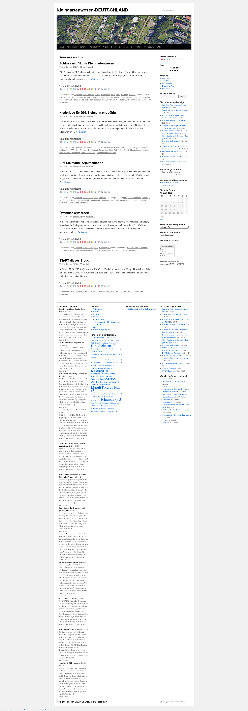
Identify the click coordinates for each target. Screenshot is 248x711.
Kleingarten (105, 94)
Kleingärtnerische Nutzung (104, 373)
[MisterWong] (78, 89)
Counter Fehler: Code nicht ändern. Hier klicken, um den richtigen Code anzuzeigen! (28, 710)
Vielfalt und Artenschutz (100, 408)
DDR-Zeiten (66, 97)
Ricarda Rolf (90, 67)
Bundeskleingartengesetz (121, 46)
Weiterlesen (97, 78)
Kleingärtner (139, 97)
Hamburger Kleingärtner (99, 200)
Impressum (149, 46)
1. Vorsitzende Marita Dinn (100, 337)
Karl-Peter (63, 250)
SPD (128, 99)
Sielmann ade (115, 403)
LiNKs (159, 46)
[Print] (109, 89)
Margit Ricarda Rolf (80, 99)
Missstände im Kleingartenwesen (81, 250)
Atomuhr (174, 70)
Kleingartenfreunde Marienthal (102, 368)
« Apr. (162, 219)
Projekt (105, 46)
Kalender (174, 68)
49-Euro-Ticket (132, 247)
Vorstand (132, 94)
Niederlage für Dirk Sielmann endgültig (87, 112)
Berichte (83, 46)
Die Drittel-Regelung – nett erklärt (173, 120)
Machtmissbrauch (105, 385)
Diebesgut (146, 197)
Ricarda (103, 99)
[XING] (71, 89)
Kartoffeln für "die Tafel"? (113, 363)
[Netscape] (102, 89)
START (129, 291)
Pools (100, 397)
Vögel (112, 408)
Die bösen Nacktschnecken (171, 141)
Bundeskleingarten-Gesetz (100, 340)
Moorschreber (94, 99)
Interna (97, 94)
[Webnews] (81, 89)
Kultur (147, 97)
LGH (113, 94)
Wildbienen (112, 411)
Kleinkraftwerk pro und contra (172, 156)
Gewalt (87, 97)
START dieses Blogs (74, 260)
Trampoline (101, 406)
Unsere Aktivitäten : (68, 306)
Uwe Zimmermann (88, 152)
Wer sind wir (94, 46)
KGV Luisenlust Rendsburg (171, 151)
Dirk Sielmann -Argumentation (81, 162)
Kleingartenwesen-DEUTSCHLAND (92, 10)
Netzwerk (165, 422)
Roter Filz (111, 99)
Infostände (143, 247)
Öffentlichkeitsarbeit (74, 213)
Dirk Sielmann (88, 94)
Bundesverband (116, 340)
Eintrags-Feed (167, 83)
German (166, 59)
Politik (118, 94)
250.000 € (115, 337)
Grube (107, 291)
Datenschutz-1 (100, 319)
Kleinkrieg (95, 376)
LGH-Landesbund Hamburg (138, 150)
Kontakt (138, 46)
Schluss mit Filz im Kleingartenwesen (86, 63)
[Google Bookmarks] (68, 89)
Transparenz (135, 99)
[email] (105, 89)
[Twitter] (64, 89)
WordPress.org (167, 88)
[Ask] (99, 89)
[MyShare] (88, 89)
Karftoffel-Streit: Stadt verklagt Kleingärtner (106, 360)
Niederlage (75, 152)
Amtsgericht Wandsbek (132, 197)
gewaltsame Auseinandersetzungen (105, 97)
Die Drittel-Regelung (109, 343)
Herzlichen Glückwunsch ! (98, 150)
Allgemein (78, 94)
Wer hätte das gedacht (99, 411)
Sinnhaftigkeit (104, 247)
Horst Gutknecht (115, 150)
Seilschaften (120, 99)
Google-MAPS (96, 352)
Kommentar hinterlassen (106, 152)
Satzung (124, 94)
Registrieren (166, 78)
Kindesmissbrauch (127, 97)
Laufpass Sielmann (117, 200)
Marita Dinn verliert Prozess (101, 394)
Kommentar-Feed (168, 86)
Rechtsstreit (96, 400)
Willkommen (72, 46)
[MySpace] (95, 89)
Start (62, 46)
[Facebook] (61, 89)
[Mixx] (85, 89)
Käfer (110, 376)
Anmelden (165, 81)
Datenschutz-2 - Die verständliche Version (176, 415)
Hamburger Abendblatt (80, 200)
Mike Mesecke (65, 152)
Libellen (94, 385)
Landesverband (65, 99)
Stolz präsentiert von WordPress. (174, 702)
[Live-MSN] (92, 89)
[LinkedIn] (74, 89)
